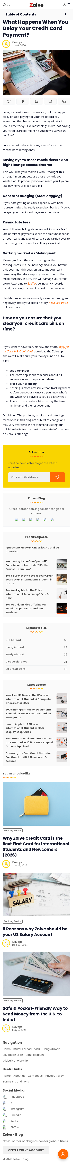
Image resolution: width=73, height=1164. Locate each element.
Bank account (35, 1055)
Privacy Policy (54, 1076)
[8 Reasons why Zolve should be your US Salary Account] (36, 894)
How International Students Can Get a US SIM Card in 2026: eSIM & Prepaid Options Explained (29, 742)
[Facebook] (18, 520)
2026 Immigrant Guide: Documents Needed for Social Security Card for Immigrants (28, 713)
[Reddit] (46, 520)
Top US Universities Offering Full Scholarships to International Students (26, 608)
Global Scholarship (15, 1061)
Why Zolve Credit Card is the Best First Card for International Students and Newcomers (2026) (36, 846)
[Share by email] (50, 101)
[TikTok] (54, 520)
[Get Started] (57, 477)
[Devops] (6, 44)
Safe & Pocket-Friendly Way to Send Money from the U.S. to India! (35, 1014)
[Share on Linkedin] (36, 101)
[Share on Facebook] (22, 101)
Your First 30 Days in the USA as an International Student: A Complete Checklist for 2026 (28, 699)
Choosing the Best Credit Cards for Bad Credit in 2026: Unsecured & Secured (28, 757)
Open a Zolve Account (26, 1150)
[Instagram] (32, 520)
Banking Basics (12, 830)
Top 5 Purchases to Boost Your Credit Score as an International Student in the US (29, 579)
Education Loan (13, 1055)
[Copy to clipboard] (64, 101)
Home (7, 1049)
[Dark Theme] (8, 4)
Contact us (35, 1076)
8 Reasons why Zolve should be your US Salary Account (35, 931)
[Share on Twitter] (9, 101)
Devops (17, 42)
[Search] (4, 4)
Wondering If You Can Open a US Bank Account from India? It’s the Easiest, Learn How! (27, 565)
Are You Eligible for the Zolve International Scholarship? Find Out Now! (29, 594)
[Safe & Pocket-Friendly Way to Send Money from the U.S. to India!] (36, 974)
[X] (25, 520)
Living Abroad (51, 1049)
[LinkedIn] (39, 520)
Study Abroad (22, 1049)
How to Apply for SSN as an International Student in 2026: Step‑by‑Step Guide (25, 728)
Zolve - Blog (21, 1159)
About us (19, 1076)
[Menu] (68, 4)
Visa (37, 1049)
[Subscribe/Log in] (64, 4)
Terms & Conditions (16, 1082)
